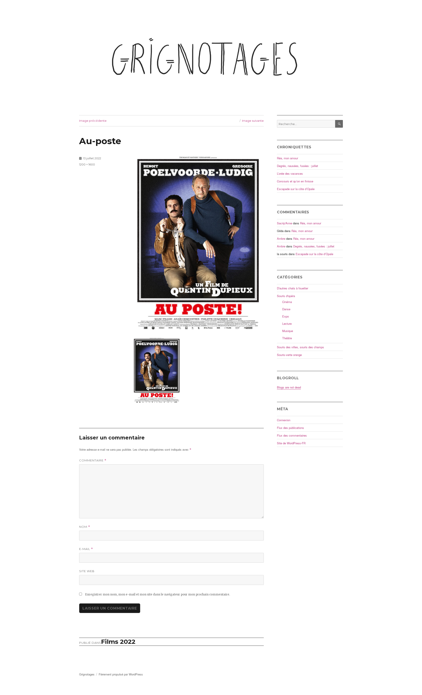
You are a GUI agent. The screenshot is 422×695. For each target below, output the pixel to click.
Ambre (281, 238)
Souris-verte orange (289, 355)
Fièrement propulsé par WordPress (121, 674)
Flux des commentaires (292, 435)
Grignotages (87, 674)
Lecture (287, 323)
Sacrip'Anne (284, 223)
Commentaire (92, 460)
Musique (287, 331)
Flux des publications (290, 428)
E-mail (86, 549)
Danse (286, 309)
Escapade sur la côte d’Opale (296, 189)
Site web (87, 571)
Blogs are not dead (289, 387)
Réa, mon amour (287, 158)
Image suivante (253, 120)
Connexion (283, 420)
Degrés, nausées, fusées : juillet (297, 166)
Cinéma (287, 302)
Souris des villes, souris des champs (300, 347)
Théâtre (287, 338)
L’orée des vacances (290, 173)
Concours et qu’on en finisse (295, 181)
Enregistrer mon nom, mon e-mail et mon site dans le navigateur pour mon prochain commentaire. (157, 594)
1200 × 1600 (87, 164)
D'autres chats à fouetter (292, 288)
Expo (285, 316)
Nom (84, 527)
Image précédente (93, 120)
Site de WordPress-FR (291, 443)
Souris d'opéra (286, 296)
